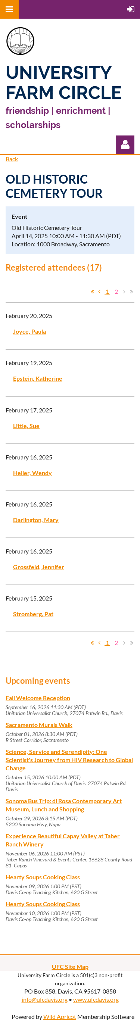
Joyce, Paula (29, 331)
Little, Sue (26, 425)
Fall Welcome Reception (38, 697)
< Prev (99, 291)
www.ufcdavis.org (96, 999)
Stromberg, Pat (33, 613)
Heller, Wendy (32, 472)
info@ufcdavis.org (45, 999)
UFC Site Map (70, 966)
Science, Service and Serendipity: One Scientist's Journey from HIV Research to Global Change (69, 759)
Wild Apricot (59, 1016)
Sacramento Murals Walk (39, 724)
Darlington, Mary (36, 519)
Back (12, 158)
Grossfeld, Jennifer (38, 566)
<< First (92, 291)
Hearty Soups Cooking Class (43, 876)
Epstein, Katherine (37, 378)
